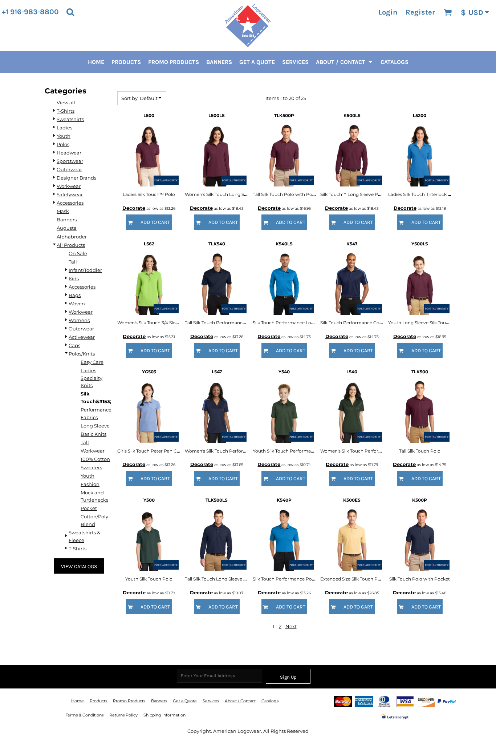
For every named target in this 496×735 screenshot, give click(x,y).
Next (291, 626)
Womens (79, 320)
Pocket (89, 508)
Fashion (90, 484)
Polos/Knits (82, 354)
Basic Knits (93, 434)
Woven (77, 303)
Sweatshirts (70, 119)
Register (420, 12)
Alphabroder (72, 237)
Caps (74, 345)
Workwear (69, 186)
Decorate (133, 208)
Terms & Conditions (84, 715)
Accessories (70, 203)
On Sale (78, 253)
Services (211, 700)
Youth (63, 136)
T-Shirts (65, 111)
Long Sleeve (95, 426)
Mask (63, 211)
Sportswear (70, 161)
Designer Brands (76, 178)
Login (387, 12)
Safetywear (70, 194)
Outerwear (69, 169)
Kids (74, 278)
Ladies (64, 127)
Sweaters (91, 467)
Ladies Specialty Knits (91, 378)
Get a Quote (185, 700)
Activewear (82, 337)
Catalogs (270, 700)
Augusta (67, 228)
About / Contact (240, 700)
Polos (63, 144)
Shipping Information (164, 715)
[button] (70, 12)
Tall (73, 262)
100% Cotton (95, 459)
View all (66, 102)
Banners (67, 219)
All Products (71, 245)
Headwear (69, 153)
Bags (75, 295)
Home (77, 700)
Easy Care (92, 362)
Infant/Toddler (85, 270)
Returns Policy (123, 715)
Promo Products (129, 700)
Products (98, 700)
